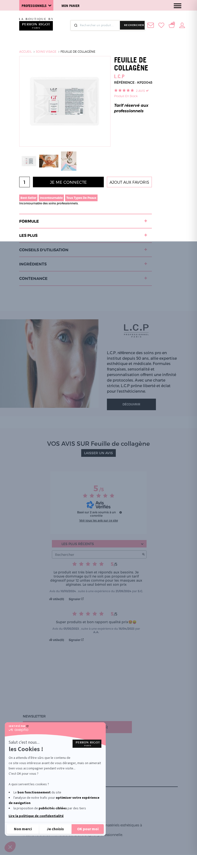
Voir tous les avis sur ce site (98, 520)
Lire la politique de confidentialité (36, 816)
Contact (31, 778)
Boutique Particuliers (44, 760)
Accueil (25, 51)
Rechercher (134, 25)
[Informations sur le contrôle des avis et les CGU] (121, 512)
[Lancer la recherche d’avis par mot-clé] (143, 554)
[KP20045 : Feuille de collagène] (28, 160)
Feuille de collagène (78, 51)
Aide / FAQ (32, 772)
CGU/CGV (31, 783)
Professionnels (34, 6)
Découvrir (131, 404)
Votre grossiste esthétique (50, 766)
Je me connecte (68, 182)
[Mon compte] (182, 24)
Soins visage (46, 51)
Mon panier (71, 6)
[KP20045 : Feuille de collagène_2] (48, 160)
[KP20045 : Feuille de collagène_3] (68, 160)
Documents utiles (40, 755)
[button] (10, 847)
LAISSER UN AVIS (98, 453)
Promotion (33, 749)
